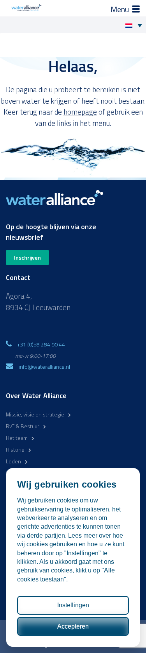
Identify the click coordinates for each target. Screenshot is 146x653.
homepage (80, 111)
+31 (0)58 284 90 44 (41, 344)
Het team (17, 438)
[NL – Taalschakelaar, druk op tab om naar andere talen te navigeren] (135, 25)
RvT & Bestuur (22, 426)
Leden (13, 461)
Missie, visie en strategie (35, 414)
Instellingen (73, 605)
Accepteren (73, 626)
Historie (15, 449)
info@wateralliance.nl (44, 366)
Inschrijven (27, 257)
